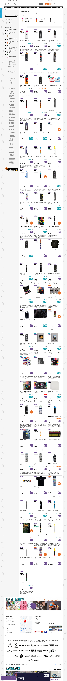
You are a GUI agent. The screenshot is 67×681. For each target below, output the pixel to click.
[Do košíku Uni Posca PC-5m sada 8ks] (59, 373)
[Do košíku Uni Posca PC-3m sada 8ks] (45, 232)
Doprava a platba (37, 622)
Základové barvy (21, 640)
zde (37, 676)
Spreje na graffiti (9, 640)
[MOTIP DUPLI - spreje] (39, 645)
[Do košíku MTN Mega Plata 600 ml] (45, 138)
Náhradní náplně (47, 640)
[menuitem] (6, 7)
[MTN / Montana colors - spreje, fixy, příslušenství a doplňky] (9, 645)
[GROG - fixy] (21, 650)
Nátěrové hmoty (24, 641)
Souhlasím (46, 675)
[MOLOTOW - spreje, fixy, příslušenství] (21, 645)
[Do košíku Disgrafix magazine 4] (45, 325)
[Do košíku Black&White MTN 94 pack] (59, 302)
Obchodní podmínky (38, 619)
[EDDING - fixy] (57, 650)
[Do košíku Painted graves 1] (59, 349)
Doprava (53, 0)
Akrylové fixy (42, 640)
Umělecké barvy (57, 640)
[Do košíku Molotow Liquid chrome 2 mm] (31, 279)
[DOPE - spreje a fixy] (33, 645)
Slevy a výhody (37, 623)
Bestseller (9, 23)
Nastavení (21, 678)
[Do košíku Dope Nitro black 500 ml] (59, 69)
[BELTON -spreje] (45, 645)
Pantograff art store (10, 633)
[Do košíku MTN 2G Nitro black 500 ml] (59, 46)
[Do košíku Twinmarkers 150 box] (31, 302)
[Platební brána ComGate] (41, 631)
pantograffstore (9, 635)
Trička (28, 641)
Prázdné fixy (52, 640)
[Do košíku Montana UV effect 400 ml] (31, 138)
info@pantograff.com (10, 630)
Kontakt (36, 618)
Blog (35, 624)
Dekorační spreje (32, 640)
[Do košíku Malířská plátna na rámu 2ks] (59, 397)
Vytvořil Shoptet (59, 664)
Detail (31, 46)
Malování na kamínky (36, 641)
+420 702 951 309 (9, 632)
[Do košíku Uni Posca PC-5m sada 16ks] (45, 302)
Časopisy (31, 641)
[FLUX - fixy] (33, 650)
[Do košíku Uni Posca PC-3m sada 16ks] (31, 397)
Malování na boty (42, 641)
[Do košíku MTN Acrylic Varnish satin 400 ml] (59, 186)
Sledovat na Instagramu (56, 632)
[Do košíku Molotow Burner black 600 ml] (45, 279)
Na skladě (9, 19)
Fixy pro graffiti (37, 640)
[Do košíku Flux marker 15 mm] (45, 516)
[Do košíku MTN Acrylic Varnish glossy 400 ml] (31, 255)
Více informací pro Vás (38, 626)
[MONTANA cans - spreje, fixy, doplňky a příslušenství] (27, 645)
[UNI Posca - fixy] (39, 650)
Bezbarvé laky (26, 640)
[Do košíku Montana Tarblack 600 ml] (59, 208)
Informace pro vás (58, 0)
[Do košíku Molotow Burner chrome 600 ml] (45, 69)
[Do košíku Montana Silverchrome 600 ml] (59, 115)
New (8, 22)
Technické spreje (15, 640)
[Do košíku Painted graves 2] (45, 349)
